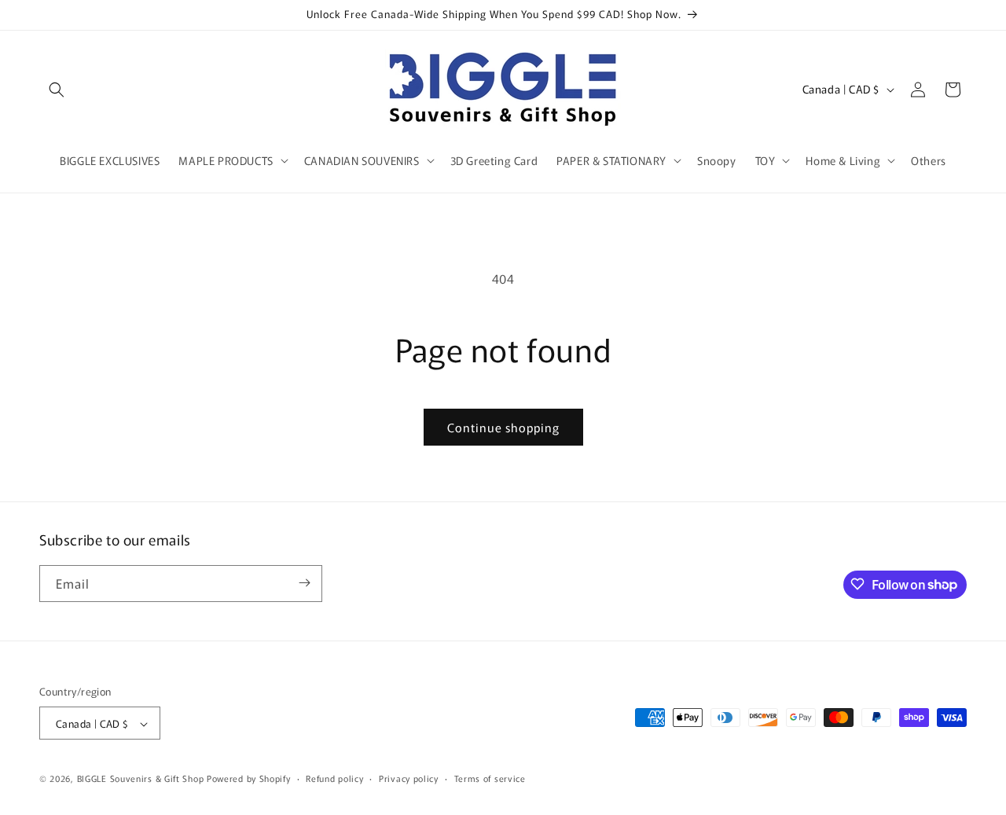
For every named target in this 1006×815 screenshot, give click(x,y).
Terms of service (490, 778)
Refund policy (334, 778)
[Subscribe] (304, 582)
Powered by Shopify (249, 779)
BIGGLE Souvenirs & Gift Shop (140, 779)
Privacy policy (409, 778)
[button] (56, 89)
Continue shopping (503, 427)
